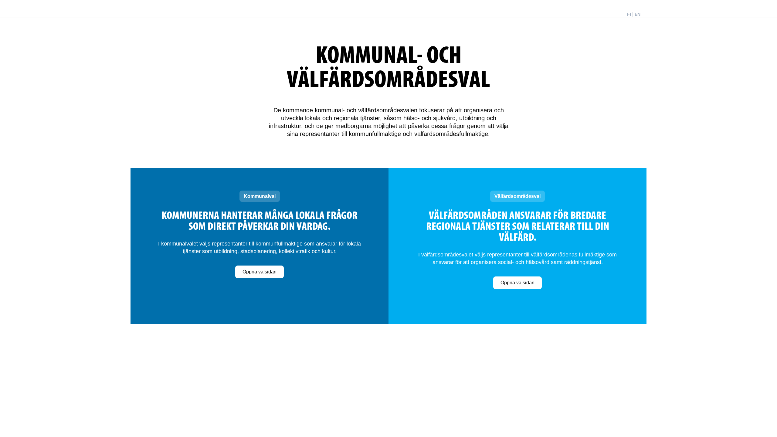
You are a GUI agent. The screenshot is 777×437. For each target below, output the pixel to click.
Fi (629, 14)
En (637, 14)
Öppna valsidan (260, 271)
